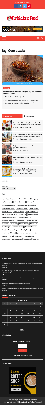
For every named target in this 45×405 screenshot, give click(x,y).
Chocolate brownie (32, 202)
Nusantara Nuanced (30, 227)
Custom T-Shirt (6, 211)
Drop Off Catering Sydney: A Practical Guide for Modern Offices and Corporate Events (27, 135)
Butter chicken (23, 199)
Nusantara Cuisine (18, 227)
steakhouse (27, 239)
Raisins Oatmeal (29, 236)
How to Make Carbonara (9, 217)
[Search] (41, 38)
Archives (5, 186)
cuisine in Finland (22, 208)
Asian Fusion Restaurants (9, 199)
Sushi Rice (36, 239)
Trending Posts (30, 116)
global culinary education (9, 214)
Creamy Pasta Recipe (8, 208)
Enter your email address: (22, 348)
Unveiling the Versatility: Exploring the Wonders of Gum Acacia (22, 92)
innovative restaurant (8, 220)
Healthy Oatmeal (33, 214)
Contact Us (12, 400)
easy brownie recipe (32, 211)
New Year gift (6, 227)
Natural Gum (33, 223)
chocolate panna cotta (8, 205)
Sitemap (34, 400)
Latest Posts (8, 116)
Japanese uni (20, 220)
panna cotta (20, 233)
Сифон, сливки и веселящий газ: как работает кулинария (26, 147)
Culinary (6, 88)
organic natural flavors (8, 233)
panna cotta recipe (31, 233)
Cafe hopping (33, 199)
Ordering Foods (25, 230)
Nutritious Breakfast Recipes (10, 230)
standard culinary (17, 239)
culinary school (34, 208)
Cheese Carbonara (19, 202)
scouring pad (6, 239)
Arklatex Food (27, 355)
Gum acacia (22, 214)
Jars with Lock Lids (32, 220)
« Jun (22, 330)
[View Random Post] (38, 38)
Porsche (4, 236)
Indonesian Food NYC (25, 217)
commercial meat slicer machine (26, 205)
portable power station (16, 236)
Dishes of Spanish (19, 211)
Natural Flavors (23, 223)
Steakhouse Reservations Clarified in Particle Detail (27, 158)
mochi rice (5, 223)
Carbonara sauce (7, 202)
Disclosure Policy (23, 400)
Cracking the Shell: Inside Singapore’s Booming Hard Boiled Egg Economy (25, 170)
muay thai (14, 223)
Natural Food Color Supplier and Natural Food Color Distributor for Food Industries (27, 124)
